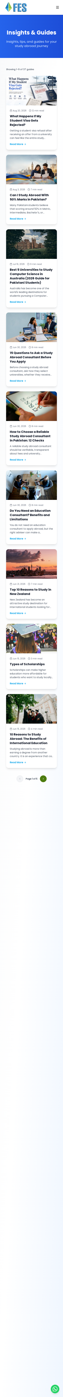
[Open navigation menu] (57, 7)
